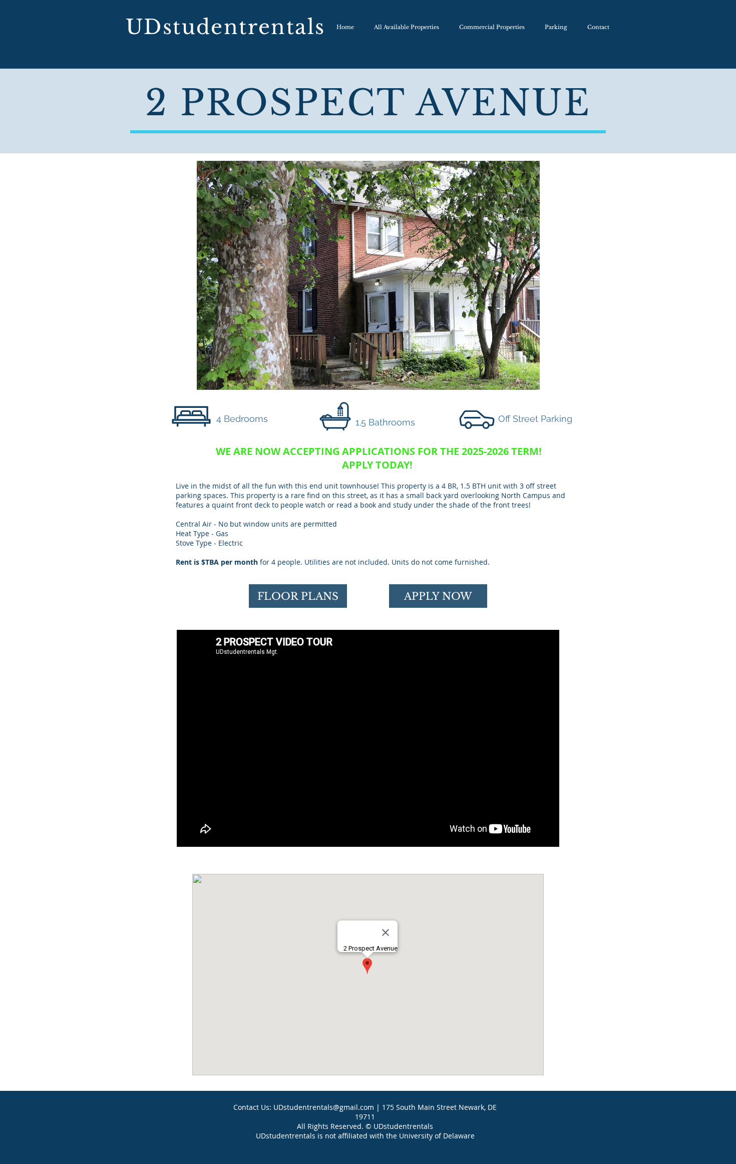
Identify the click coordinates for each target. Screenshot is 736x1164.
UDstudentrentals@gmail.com (323, 1107)
